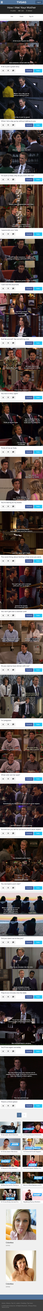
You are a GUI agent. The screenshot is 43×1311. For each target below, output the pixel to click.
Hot (12, 16)
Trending (23, 1303)
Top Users (30, 1303)
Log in (39, 2)
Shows (8, 1303)
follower (29, 11)
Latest (18, 1303)
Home (3, 1303)
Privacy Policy (32, 1306)
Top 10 (31, 16)
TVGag (21, 2)
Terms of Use (5, 1307)
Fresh (21, 16)
